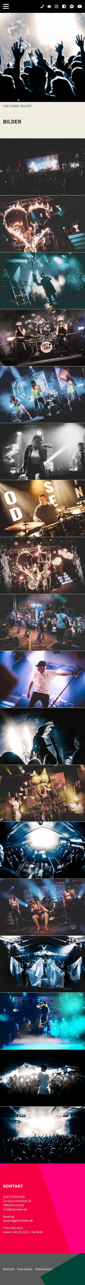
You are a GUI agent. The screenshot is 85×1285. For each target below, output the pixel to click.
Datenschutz (43, 1269)
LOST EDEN (11, 106)
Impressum (24, 1269)
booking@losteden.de (18, 1220)
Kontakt (8, 1269)
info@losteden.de (15, 1209)
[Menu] (6, 6)
